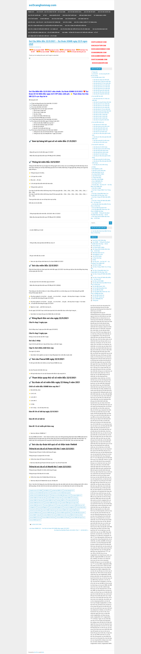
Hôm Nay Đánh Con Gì (85, 15)
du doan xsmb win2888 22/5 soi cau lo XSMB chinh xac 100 (70, 505)
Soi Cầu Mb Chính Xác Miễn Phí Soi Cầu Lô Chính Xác (75, 29)
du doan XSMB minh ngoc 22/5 (53, 502)
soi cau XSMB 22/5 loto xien (48, 517)
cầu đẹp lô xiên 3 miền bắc (100, 116)
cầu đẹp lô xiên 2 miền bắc (100, 114)
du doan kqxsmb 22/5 (69, 490)
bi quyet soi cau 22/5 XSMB (36, 490)
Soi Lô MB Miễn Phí (70, 18)
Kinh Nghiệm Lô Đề (54, 15)
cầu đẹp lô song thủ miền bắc (101, 120)
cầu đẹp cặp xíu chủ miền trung (101, 148)
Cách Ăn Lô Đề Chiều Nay (70, 15)
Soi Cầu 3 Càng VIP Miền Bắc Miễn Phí (75, 25)
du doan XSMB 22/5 (76, 495)
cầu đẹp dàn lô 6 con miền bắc (101, 105)
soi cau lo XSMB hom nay (35, 512)
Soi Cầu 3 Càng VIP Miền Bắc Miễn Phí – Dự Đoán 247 (43, 29)
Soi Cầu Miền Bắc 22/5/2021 (78, 512)
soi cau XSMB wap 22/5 (35, 520)
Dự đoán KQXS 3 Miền (100, 15)
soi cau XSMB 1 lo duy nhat (36, 515)
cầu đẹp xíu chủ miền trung (100, 164)
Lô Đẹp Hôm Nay (44, 18)
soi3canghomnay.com (42, 5)
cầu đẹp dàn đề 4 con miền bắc (101, 85)
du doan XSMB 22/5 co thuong (70, 497)
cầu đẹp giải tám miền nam (100, 130)
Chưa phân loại (96, 245)
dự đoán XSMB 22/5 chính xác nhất (38, 497)
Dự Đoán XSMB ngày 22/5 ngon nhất (69, 502)
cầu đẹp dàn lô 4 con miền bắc (101, 104)
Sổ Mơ (45, 15)
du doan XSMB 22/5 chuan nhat (54, 497)
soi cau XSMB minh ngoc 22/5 (78, 517)
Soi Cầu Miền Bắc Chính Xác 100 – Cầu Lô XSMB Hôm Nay (44, 32)
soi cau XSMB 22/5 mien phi (63, 517)
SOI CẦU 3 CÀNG (67, 22)
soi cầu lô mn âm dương (35, 510)
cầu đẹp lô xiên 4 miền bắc (100, 118)
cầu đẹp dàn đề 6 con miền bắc (101, 86)
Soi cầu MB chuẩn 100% (74, 12)
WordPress (36, 652)
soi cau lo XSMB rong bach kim (63, 512)
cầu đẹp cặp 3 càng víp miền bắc (102, 81)
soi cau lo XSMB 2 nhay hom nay (49, 510)
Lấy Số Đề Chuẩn (33, 18)
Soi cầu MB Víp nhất (89, 12)
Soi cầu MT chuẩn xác (34, 15)
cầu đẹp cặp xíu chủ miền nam (101, 126)
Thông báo (95, 300)
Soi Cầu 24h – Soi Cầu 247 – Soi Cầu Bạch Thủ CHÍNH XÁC (44, 22)
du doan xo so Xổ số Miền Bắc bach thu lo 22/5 (40, 492)
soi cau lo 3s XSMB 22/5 (69, 507)
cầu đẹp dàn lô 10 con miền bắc (101, 109)
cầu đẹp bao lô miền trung (100, 147)
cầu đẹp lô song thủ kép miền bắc (102, 102)
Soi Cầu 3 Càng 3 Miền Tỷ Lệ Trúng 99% (85, 22)
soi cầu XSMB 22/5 (47, 515)
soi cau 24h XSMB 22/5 (43, 507)
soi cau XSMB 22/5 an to (59, 515)
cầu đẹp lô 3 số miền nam (100, 131)
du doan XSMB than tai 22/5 (36, 505)
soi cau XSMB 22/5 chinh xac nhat (74, 515)
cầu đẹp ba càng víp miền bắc (101, 79)
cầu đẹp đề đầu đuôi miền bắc (101, 92)
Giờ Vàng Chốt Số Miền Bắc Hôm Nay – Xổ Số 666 (42, 36)
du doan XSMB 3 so (61, 500)
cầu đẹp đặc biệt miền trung (100, 150)
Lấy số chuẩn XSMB (38, 50)
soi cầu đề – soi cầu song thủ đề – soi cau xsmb (51, 12)
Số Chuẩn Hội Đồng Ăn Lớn (78, 51)
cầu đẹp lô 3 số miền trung (100, 154)
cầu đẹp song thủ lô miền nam (101, 140)
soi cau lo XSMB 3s (62, 510)
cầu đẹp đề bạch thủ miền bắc (101, 90)
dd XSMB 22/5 (47, 490)
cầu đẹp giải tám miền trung (100, 152)
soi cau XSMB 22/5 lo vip (35, 517)
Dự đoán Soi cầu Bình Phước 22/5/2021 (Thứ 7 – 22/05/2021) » (71, 530)
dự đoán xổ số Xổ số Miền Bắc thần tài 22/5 (39, 495)
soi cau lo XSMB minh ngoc (49, 512)
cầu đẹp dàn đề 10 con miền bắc (102, 83)
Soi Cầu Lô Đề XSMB (57, 18)
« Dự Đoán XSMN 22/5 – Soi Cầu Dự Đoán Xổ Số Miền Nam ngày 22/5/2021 (49, 528)
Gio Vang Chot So (83, 18)
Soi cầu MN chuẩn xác (104, 12)
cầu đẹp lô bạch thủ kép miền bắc (102, 111)
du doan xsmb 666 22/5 (72, 500)
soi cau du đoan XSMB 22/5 (56, 507)
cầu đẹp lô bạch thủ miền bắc (101, 112)
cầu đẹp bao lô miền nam (100, 124)
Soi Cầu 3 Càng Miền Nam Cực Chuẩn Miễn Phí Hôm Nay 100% (45, 25)
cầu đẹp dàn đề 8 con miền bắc (101, 88)
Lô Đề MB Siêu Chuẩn (69, 50)
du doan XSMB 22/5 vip (50, 500)
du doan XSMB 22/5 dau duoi (36, 500)
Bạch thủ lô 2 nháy (54, 50)
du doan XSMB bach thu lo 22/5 (37, 502)
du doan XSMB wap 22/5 (49, 505)
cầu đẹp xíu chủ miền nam (100, 142)
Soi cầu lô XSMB (44, 51)
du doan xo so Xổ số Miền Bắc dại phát (61, 492)
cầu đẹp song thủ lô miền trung (101, 159)
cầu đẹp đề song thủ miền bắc (101, 94)
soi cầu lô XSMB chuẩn (73, 510)
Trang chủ (31, 12)
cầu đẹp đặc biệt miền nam (100, 128)
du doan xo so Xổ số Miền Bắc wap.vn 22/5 (61, 495)
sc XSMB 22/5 (33, 507)
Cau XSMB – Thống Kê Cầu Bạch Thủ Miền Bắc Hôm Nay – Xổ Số (80, 32)
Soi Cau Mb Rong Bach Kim (100, 29)
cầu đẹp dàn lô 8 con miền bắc (101, 107)
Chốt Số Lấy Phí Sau (59, 51)
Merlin (42, 652)
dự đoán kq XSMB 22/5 (57, 490)
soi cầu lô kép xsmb (80, 507)
